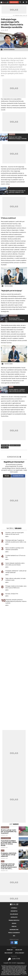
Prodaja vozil (13, 315)
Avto (6, 536)
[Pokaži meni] (26, 2)
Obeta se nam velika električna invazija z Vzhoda (18, 137)
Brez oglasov (14, 2)
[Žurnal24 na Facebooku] (12, 942)
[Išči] (20, 2)
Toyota (11, 386)
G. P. (6, 30)
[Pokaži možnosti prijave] (23, 2)
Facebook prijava (18, 476)
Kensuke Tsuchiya (15, 445)
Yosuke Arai (4, 447)
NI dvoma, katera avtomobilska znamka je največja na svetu (16, 318)
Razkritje (12, 134)
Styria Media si (21, 963)
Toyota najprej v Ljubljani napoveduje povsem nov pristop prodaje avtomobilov (18, 390)
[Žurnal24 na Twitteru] (16, 942)
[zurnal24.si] (4, 2)
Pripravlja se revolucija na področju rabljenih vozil (17, 191)
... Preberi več (24, 974)
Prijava (7, 476)
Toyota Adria (5, 445)
